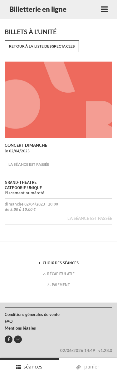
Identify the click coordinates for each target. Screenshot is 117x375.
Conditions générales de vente (32, 314)
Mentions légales (20, 328)
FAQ (8, 321)
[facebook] (8, 339)
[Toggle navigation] (104, 9)
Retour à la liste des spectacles (42, 46)
